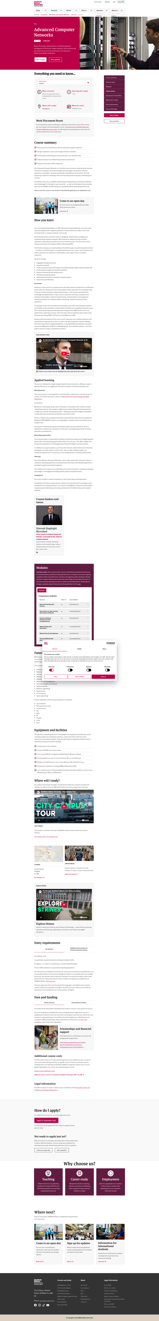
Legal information (109, 1293)
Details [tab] (80, 649)
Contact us (84, 1302)
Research (54, 10)
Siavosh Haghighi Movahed (46, 529)
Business (100, 10)
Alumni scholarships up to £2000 (71, 1045)
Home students (49, 1003)
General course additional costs (44, 1071)
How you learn (110, 82)
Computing (46, 41)
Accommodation (62, 1302)
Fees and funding (111, 109)
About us (115, 10)
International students (78, 1003)
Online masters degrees (64, 1288)
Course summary (111, 77)
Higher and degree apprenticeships (67, 1296)
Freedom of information (110, 1291)
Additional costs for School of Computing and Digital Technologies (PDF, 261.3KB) (58, 1075)
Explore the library (70, 874)
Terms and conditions (110, 1307)
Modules (109, 86)
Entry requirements (112, 104)
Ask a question (55, 59)
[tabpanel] (64, 617)
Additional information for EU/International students (79, 949)
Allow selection (79, 676)
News (82, 1291)
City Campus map (40, 836)
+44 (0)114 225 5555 (46, 1300)
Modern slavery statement (111, 1296)
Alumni (68, 10)
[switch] (70, 670)
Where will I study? (112, 100)
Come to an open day (43, 1150)
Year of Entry (42, 81)
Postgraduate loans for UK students (71, 1047)
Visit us (84, 10)
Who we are (84, 1285)
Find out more (50, 981)
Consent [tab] (54, 649)
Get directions (38, 877)
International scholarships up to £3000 (73, 1042)
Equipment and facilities (114, 95)
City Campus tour (52, 836)
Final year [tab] (42, 590)
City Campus (46, 108)
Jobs (82, 1293)
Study (38, 10)
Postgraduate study (62, 1291)
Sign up (69, 1261)
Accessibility (107, 1285)
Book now (39, 1261)
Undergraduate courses (64, 1285)
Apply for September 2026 (46, 1120)
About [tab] (104, 649)
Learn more (63, 211)
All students (49, 949)
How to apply (40, 59)
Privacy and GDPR (109, 1304)
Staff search (84, 1296)
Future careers (110, 91)
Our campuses (85, 1288)
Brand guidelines (85, 1299)
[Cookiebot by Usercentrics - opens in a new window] (107, 643)
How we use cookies (110, 1288)
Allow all (103, 676)
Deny (55, 676)
